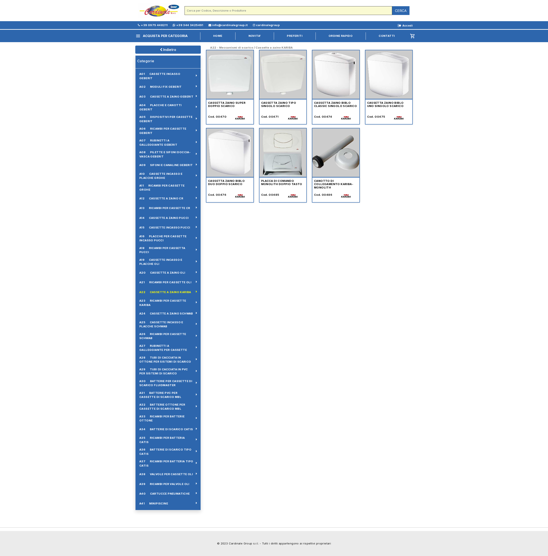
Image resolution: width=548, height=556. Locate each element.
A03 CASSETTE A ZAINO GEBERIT (166, 96)
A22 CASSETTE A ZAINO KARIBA (165, 292)
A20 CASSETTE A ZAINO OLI (162, 272)
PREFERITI (294, 35)
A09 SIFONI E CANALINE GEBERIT (166, 165)
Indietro (169, 49)
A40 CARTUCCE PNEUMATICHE (164, 493)
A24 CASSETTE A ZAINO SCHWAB (166, 313)
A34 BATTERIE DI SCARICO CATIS (166, 429)
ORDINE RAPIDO (341, 35)
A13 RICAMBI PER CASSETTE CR (164, 208)
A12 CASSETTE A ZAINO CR (161, 198)
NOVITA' (255, 35)
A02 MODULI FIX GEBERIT (160, 86)
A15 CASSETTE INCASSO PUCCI (164, 227)
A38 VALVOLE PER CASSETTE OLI (166, 474)
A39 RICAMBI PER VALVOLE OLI (164, 484)
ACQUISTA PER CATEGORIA (162, 36)
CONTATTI (387, 35)
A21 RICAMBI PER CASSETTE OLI (165, 282)
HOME (217, 35)
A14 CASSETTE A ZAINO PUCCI (164, 217)
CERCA (401, 11)
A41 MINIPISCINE (153, 503)
